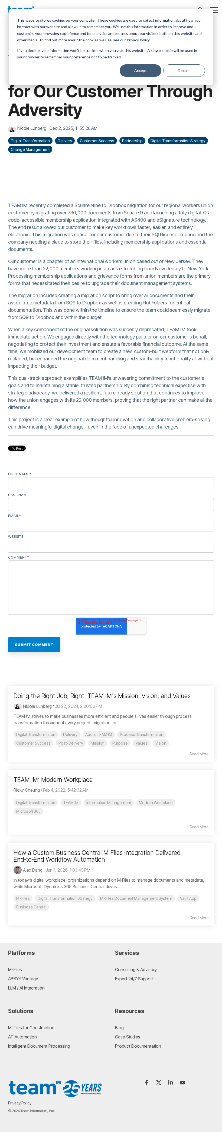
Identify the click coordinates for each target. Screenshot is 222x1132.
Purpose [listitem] (120, 743)
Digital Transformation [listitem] (35, 734)
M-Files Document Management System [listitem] (136, 898)
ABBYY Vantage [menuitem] (23, 978)
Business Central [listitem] (31, 907)
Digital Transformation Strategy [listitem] (65, 898)
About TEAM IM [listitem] (98, 734)
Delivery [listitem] (70, 734)
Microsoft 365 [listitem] (28, 811)
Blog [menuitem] (119, 1027)
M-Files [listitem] (23, 898)
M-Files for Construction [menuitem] (31, 1027)
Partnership (132, 140)
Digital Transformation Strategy (178, 140)
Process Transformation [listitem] (141, 734)
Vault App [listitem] (188, 898)
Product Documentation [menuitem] (138, 1046)
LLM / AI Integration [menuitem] (26, 988)
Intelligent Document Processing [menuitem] (39, 1046)
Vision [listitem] (160, 743)
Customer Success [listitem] (33, 743)
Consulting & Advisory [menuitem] (136, 969)
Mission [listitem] (98, 743)
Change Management (30, 149)
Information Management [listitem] (108, 802)
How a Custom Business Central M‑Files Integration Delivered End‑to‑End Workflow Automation (97, 856)
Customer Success (97, 140)
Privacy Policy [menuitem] (19, 1103)
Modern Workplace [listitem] (156, 802)
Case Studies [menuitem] (127, 1037)
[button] (214, 9)
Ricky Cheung (27, 790)
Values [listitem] (142, 743)
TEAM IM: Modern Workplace (53, 780)
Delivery (65, 140)
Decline (184, 70)
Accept (140, 70)
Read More (199, 754)
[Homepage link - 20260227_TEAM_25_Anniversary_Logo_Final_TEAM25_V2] (55, 1095)
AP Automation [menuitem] (22, 1037)
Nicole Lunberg (31, 128)
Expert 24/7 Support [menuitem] (134, 978)
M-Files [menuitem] (15, 969)
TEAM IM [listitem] (71, 802)
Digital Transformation (30, 140)
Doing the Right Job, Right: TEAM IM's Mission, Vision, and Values (102, 696)
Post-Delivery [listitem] (70, 743)
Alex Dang (33, 870)
